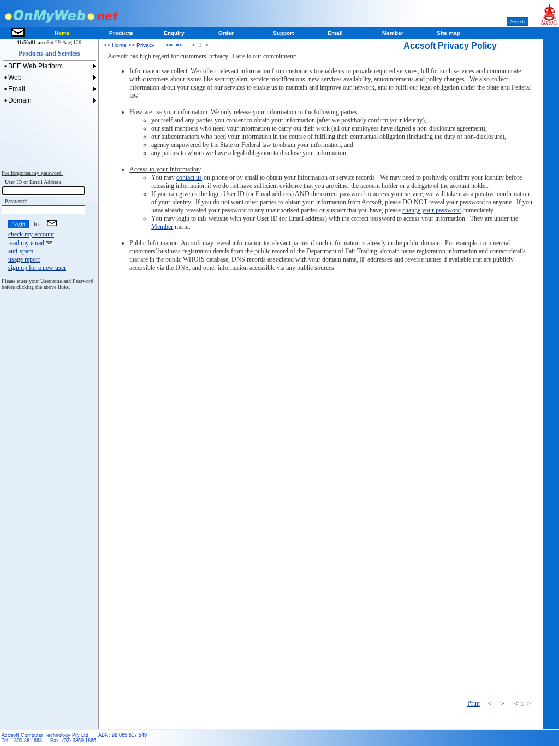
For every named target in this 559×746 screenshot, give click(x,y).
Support (283, 33)
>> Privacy (140, 45)
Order (226, 33)
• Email (14, 89)
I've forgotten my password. (32, 173)
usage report (24, 259)
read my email (27, 243)
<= (169, 45)
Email (335, 33)
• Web (12, 77)
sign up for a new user (37, 267)
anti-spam (20, 251)
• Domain (17, 100)
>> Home (115, 45)
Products (121, 33)
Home (62, 33)
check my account (31, 234)
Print (473, 703)
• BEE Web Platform (33, 66)
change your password (431, 210)
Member (162, 226)
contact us (189, 177)
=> (179, 45)
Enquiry (174, 33)
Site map (448, 33)
